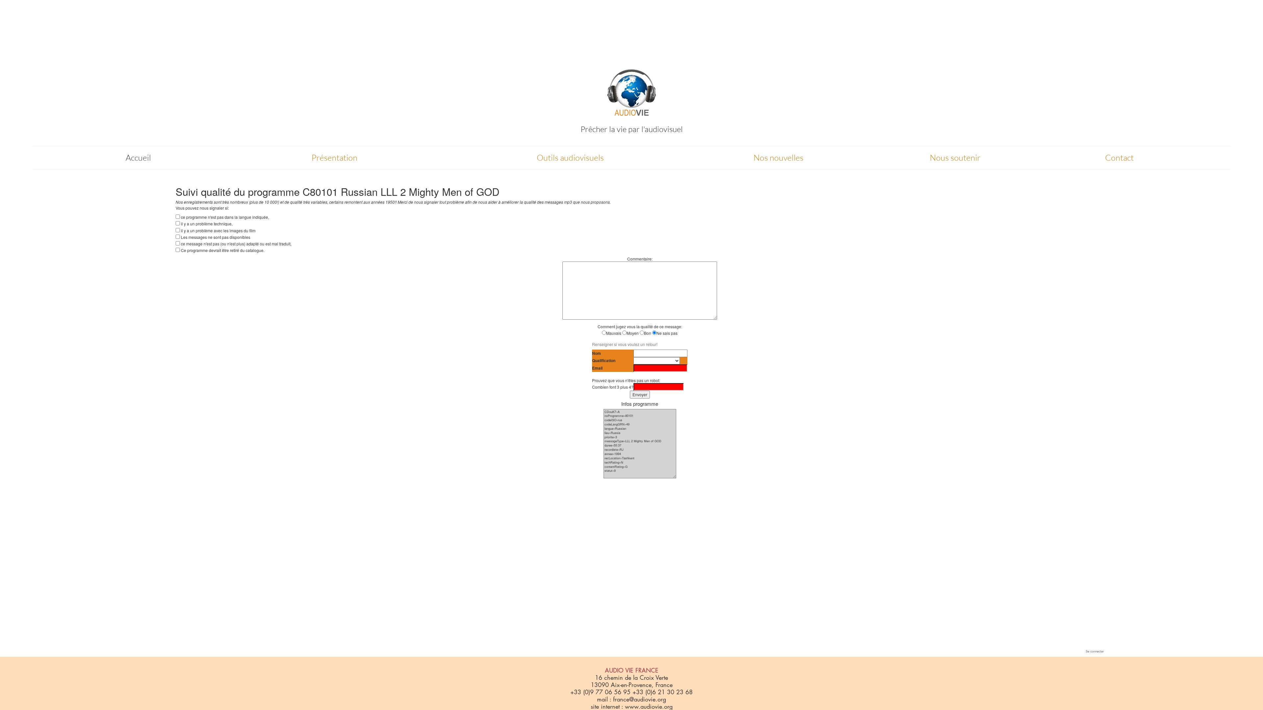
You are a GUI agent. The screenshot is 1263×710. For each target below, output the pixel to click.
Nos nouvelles (779, 157)
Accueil (138, 157)
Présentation (334, 157)
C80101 (320, 191)
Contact (1119, 157)
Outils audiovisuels (570, 157)
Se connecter (1095, 651)
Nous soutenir (955, 157)
